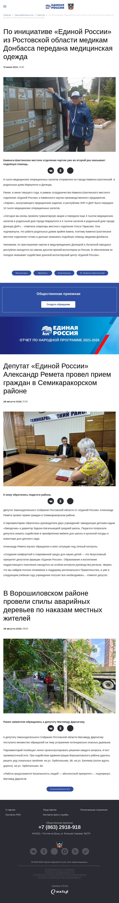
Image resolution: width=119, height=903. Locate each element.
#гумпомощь (64, 273)
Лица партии (49, 810)
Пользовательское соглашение (59, 869)
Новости (41, 15)
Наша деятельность (24, 15)
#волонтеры (22, 273)
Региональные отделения (93, 810)
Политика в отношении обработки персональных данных (59, 874)
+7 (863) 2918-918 (59, 827)
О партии (10, 810)
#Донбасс (43, 273)
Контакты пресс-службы (55, 814)
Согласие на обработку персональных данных (59, 877)
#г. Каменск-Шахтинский (92, 273)
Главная (7, 15)
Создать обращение (58, 304)
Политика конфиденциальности (59, 872)
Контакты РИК (13, 814)
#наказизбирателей (60, 789)
